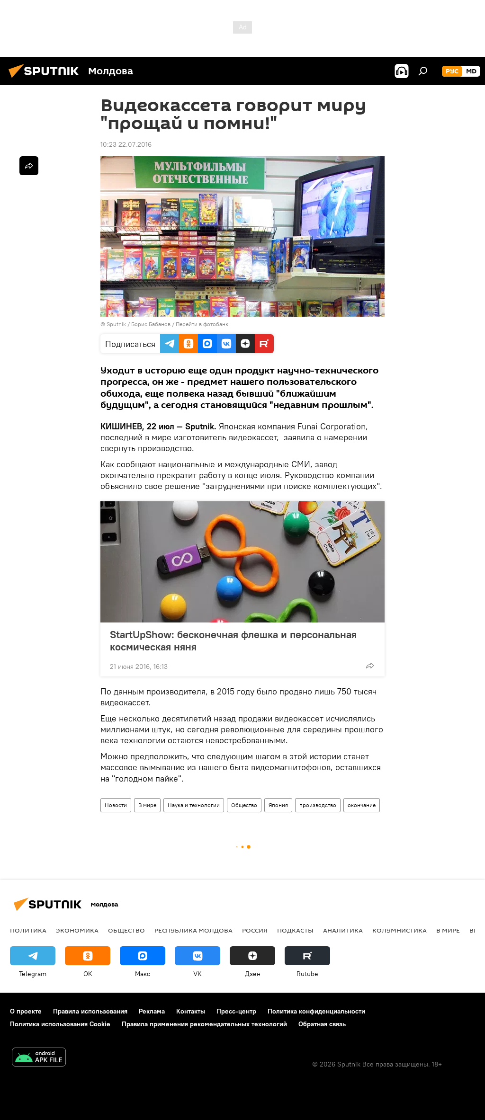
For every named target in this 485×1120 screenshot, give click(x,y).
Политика (28, 930)
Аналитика (343, 930)
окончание (362, 805)
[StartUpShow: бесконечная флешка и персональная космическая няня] (242, 561)
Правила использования (90, 1011)
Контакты (190, 1011)
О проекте (26, 1011)
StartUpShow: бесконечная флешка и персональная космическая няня (233, 640)
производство (317, 805)
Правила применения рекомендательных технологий (204, 1024)
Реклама (152, 1011)
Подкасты (295, 930)
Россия (255, 930)
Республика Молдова (193, 930)
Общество (244, 805)
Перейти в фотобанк (202, 324)
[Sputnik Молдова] (46, 79)
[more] (369, 665)
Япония (278, 805)
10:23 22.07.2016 (126, 144)
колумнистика (399, 930)
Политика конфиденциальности (316, 1011)
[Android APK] (39, 1058)
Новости (116, 805)
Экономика (77, 930)
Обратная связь (322, 1024)
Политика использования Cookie (60, 1024)
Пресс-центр (236, 1011)
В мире (147, 805)
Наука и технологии (194, 805)
